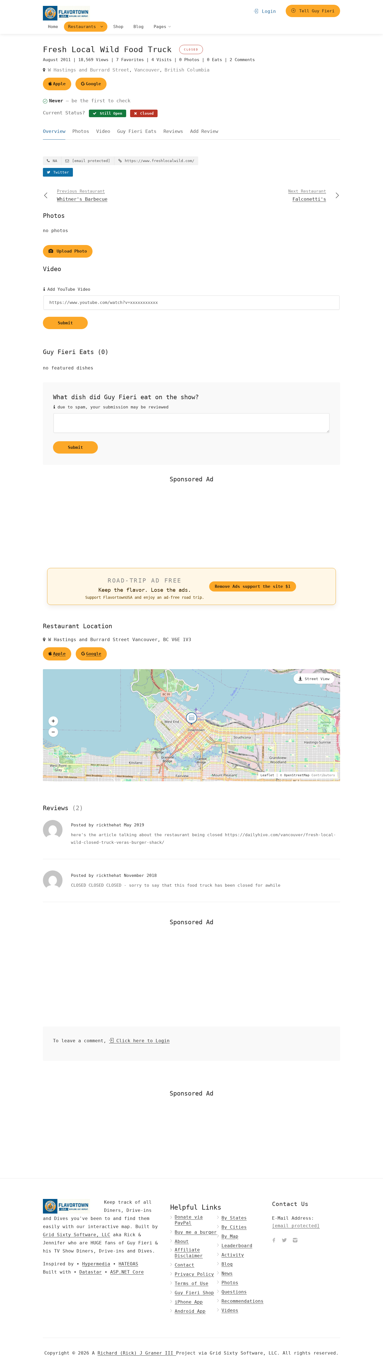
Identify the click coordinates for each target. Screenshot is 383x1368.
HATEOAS (128, 1264)
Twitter (60, 172)
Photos (80, 131)
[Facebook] (273, 1240)
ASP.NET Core (127, 1272)
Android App (190, 1311)
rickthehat (110, 825)
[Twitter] (284, 1240)
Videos (230, 1310)
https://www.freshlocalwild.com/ (158, 161)
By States (234, 1218)
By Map (230, 1236)
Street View (317, 679)
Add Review (204, 131)
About (182, 1241)
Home (53, 26)
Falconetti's (307, 195)
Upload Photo (70, 251)
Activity (233, 1255)
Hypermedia (96, 1264)
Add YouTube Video (67, 289)
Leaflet (267, 775)
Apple (59, 83)
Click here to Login (142, 1040)
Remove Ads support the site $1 (252, 586)
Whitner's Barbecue (82, 195)
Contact (184, 1265)
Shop (118, 26)
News (227, 1273)
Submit (65, 322)
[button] (53, 721)
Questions (234, 1292)
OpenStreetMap (297, 775)
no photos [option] (55, 230)
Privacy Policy (194, 1274)
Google (93, 83)
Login (267, 11)
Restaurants (83, 26)
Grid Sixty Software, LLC (76, 1234)
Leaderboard (237, 1245)
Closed (146, 113)
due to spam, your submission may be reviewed (112, 407)
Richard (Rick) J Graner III (137, 1353)
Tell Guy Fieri (315, 10)
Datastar (90, 1272)
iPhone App (189, 1302)
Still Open (110, 113)
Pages (160, 26)
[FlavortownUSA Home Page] (66, 13)
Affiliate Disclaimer (189, 1252)
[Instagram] (295, 1240)
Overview (54, 131)
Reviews (173, 131)
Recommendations (243, 1301)
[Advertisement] (191, 525)
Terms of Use (191, 1283)
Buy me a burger (196, 1232)
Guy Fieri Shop (194, 1292)
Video (103, 131)
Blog (138, 26)
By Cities (234, 1227)
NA (53, 161)
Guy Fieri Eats (136, 131)
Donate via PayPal (189, 1220)
